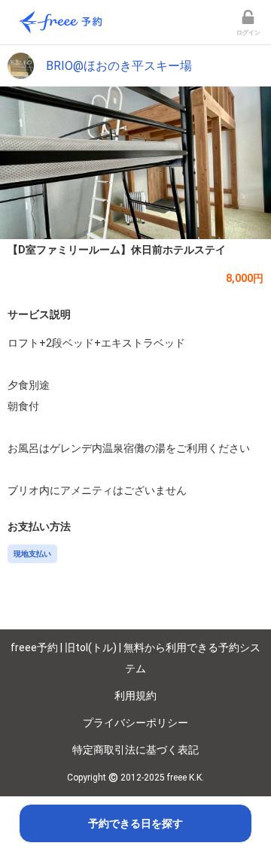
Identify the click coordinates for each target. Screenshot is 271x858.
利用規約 (135, 696)
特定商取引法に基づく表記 (135, 750)
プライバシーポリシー (135, 723)
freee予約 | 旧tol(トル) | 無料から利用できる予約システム (135, 658)
